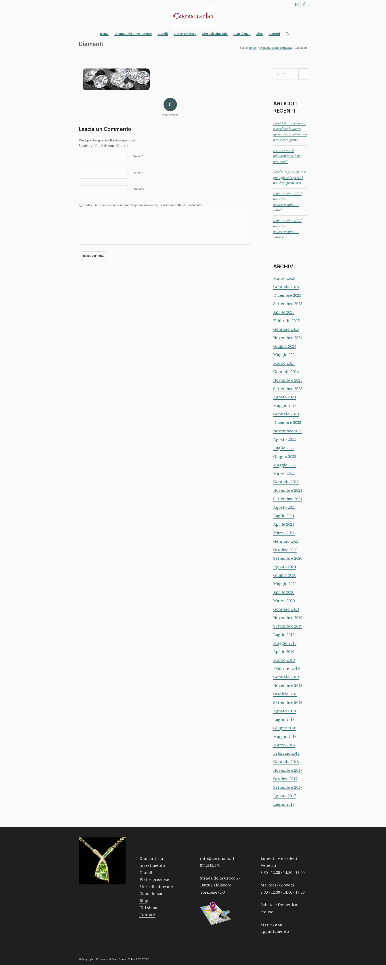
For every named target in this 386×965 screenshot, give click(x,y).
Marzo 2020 (284, 600)
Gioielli (146, 872)
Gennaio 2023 (286, 414)
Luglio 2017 (283, 804)
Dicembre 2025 (287, 295)
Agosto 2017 (284, 795)
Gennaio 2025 (286, 329)
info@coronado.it (217, 858)
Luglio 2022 (283, 448)
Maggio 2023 (284, 405)
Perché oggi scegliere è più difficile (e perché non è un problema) (289, 177)
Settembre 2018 (287, 702)
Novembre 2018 (287, 685)
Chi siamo (149, 907)
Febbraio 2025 (286, 320)
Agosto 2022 (284, 439)
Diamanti (91, 44)
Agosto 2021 (284, 507)
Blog (143, 900)
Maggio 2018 (284, 736)
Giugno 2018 (284, 728)
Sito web (138, 188)
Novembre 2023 (287, 380)
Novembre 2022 (287, 431)
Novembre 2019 (287, 617)
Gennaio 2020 (286, 609)
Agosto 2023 (284, 397)
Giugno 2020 (284, 575)
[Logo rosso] (193, 17)
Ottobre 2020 (285, 550)
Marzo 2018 (284, 745)
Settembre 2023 (287, 388)
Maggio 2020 (284, 583)
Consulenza (150, 893)
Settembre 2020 (287, 558)
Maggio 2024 (284, 354)
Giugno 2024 (284, 346)
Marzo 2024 (284, 363)
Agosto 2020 (284, 567)
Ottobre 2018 (285, 694)
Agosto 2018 (284, 711)
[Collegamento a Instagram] (297, 4)
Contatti (147, 915)
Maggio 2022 (284, 465)
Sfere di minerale (156, 886)
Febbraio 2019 (286, 668)
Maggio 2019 (284, 643)
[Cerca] (286, 33)
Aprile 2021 (283, 524)
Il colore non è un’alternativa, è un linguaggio (287, 155)
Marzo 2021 (284, 533)
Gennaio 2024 (286, 371)
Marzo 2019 (284, 660)
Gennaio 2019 (286, 677)
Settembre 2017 (287, 787)
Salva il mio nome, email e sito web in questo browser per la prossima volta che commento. (143, 205)
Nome (138, 156)
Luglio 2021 (283, 516)
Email (138, 172)
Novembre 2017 (287, 770)
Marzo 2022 (284, 473)
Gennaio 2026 (286, 287)
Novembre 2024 (287, 337)
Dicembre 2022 (287, 422)
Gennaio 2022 (286, 482)
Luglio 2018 (283, 719)
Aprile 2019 (283, 651)
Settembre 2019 (287, 626)
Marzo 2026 (284, 278)
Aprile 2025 (283, 312)
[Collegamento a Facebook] (304, 4)
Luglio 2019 (283, 634)
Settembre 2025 (287, 303)
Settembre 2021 (287, 499)
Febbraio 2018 (286, 753)
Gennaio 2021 (286, 541)
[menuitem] (104, 33)
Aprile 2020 (283, 592)
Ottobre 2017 (285, 778)
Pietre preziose (154, 879)
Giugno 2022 (284, 456)
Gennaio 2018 (286, 761)
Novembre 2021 (287, 490)
